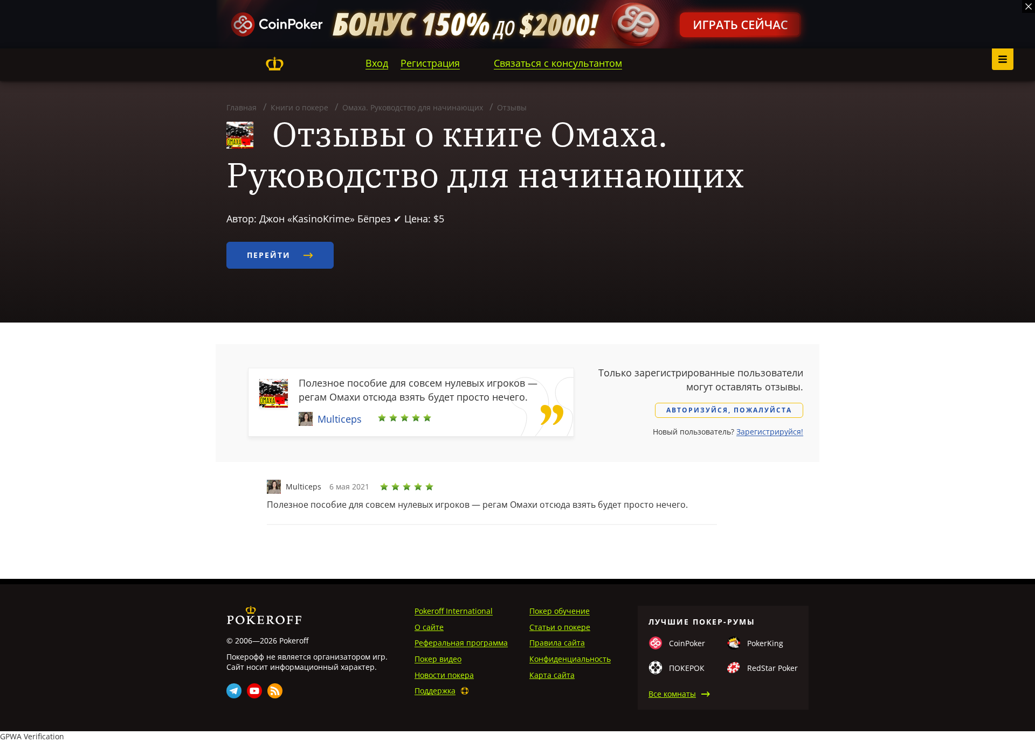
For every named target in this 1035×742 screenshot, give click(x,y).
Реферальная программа (461, 643)
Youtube (254, 690)
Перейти (270, 255)
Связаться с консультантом (558, 63)
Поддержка (435, 690)
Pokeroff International (454, 611)
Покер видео (438, 659)
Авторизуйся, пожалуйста (729, 410)
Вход (376, 63)
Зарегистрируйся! (769, 431)
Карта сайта (552, 675)
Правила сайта (557, 643)
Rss (274, 690)
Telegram (234, 690)
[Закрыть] (1028, 6)
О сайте (429, 627)
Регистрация (430, 63)
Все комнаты (672, 694)
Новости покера (444, 675)
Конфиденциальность (570, 659)
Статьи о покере (559, 627)
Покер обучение (559, 611)
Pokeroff (274, 64)
